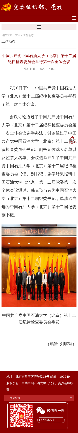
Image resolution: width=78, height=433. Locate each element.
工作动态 (28, 35)
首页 (17, 35)
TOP (72, 142)
